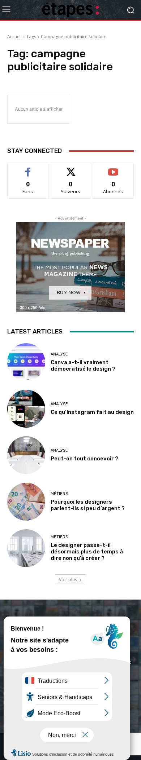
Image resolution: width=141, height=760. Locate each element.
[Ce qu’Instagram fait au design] (26, 409)
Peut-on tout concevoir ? (84, 458)
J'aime (27, 168)
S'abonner (113, 168)
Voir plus (68, 579)
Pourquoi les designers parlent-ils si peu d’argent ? (88, 505)
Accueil (14, 37)
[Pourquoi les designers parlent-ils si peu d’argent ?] (26, 502)
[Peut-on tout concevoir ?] (26, 455)
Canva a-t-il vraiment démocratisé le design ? (83, 365)
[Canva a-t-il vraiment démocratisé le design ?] (26, 362)
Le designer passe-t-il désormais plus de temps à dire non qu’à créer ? (87, 551)
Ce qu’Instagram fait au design (92, 412)
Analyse (59, 354)
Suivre (70, 168)
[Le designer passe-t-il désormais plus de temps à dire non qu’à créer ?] (26, 548)
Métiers (59, 494)
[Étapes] (70, 9)
